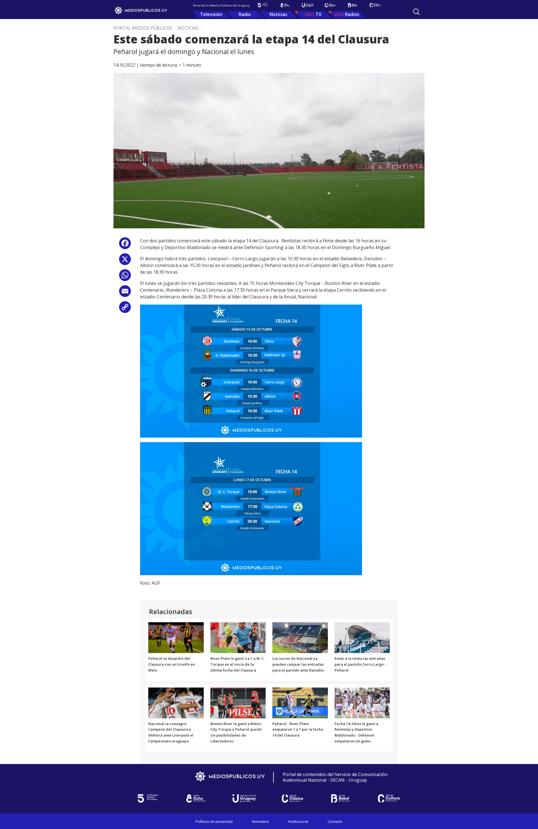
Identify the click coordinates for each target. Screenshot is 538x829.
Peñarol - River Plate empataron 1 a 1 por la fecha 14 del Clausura (297, 729)
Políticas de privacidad (214, 821)
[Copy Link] (125, 309)
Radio (245, 14)
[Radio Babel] (352, 5)
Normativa (260, 821)
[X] (125, 261)
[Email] (125, 293)
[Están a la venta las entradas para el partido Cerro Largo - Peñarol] (362, 637)
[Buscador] (416, 11)
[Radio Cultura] (375, 5)
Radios (352, 14)
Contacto (335, 821)
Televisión (211, 14)
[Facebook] (125, 245)
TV (318, 14)
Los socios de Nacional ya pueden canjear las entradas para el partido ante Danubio (298, 664)
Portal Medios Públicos (142, 28)
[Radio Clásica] (330, 5)
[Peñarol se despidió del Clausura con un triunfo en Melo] (176, 637)
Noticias (278, 14)
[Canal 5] (263, 5)
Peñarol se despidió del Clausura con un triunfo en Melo (171, 664)
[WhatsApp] (125, 277)
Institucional (298, 821)
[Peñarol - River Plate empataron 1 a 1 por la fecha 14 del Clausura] (300, 702)
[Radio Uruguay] (307, 5)
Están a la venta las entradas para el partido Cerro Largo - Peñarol (360, 664)
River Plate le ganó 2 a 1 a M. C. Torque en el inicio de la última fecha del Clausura (237, 664)
